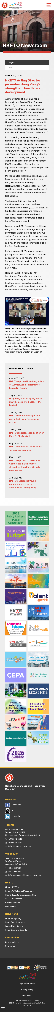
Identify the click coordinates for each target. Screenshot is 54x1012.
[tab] (27, 62)
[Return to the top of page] (3, 1009)
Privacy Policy (27, 989)
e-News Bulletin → (13, 903)
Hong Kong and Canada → (17, 930)
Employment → (12, 906)
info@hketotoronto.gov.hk (19, 846)
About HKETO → (12, 887)
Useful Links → (12, 942)
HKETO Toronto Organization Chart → (22, 895)
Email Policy (27, 995)
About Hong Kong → (14, 918)
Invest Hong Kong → (14, 926)
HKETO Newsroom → (14, 899)
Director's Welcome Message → (19, 891)
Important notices (27, 983)
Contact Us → (11, 946)
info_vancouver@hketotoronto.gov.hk (24, 875)
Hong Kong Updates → (15, 922)
